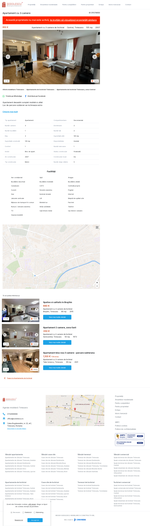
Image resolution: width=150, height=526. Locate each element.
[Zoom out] (97, 286)
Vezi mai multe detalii (57, 317)
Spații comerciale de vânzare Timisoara (127, 460)
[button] (8, 57)
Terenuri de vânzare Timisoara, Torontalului (92, 466)
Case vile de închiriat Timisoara (52, 485)
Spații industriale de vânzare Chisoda (126, 476)
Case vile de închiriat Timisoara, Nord (54, 496)
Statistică (28, 512)
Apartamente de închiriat (15, 482)
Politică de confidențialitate (125, 429)
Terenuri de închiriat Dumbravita (88, 485)
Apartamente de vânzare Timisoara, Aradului (20, 460)
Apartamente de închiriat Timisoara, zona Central (76, 89)
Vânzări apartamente (14, 454)
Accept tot (35, 520)
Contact (128, 4)
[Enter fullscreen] (97, 227)
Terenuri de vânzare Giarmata (88, 471)
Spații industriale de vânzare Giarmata (127, 468)
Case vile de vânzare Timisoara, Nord (54, 471)
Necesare (16, 512)
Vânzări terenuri (84, 454)
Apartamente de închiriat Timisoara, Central (20, 488)
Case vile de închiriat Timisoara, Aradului (55, 491)
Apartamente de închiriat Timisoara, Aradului (20, 491)
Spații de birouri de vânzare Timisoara (127, 457)
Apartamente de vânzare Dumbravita (17, 463)
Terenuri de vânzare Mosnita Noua (89, 463)
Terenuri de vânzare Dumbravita (89, 460)
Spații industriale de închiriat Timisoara (127, 501)
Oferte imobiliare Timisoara (13, 89)
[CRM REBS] (79, 520)
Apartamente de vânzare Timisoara (17, 457)
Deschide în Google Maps (16, 428)
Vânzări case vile (48, 454)
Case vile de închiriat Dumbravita (52, 488)
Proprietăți (31, 4)
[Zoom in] (97, 282)
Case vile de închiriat (50, 482)
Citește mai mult (10, 112)
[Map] (51, 257)
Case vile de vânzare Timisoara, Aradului (55, 466)
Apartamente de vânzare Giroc (15, 469)
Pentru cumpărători (69, 4)
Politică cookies (121, 426)
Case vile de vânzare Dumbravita (52, 460)
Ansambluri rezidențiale (48, 4)
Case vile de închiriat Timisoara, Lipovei (55, 494)
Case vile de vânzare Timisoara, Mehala (55, 469)
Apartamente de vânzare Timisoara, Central (20, 466)
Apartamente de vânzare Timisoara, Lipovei (20, 471)
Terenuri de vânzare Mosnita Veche (90, 469)
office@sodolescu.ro (15, 419)
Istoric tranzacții (114, 4)
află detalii (32, 504)
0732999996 (12, 414)
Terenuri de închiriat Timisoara (88, 488)
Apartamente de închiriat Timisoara (40, 89)
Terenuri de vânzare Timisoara (88, 457)
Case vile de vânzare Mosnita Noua (53, 463)
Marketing (39, 512)
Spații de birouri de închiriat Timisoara (127, 485)
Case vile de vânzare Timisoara (52, 457)
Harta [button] (96, 81)
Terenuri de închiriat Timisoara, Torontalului (92, 491)
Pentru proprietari (87, 4)
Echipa (101, 4)
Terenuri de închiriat (86, 482)
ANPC (117, 422)
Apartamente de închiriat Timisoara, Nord (19, 499)
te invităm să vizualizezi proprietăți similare (73, 20)
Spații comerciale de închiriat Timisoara (127, 488)
